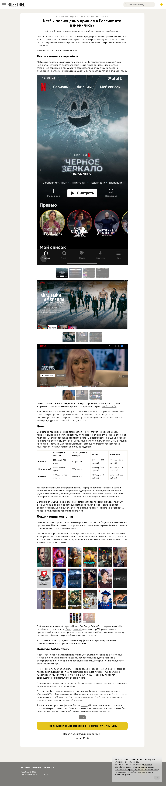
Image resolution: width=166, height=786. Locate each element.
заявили (89, 683)
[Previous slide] (41, 170)
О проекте (48, 767)
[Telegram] (80, 738)
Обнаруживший (73, 629)
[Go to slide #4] (102, 273)
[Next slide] (123, 170)
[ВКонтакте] (76, 738)
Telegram (93, 725)
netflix (82, 717)
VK (101, 725)
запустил (59, 36)
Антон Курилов (87, 16)
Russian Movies (119, 694)
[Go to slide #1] (62, 273)
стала (84, 705)
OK (157, 778)
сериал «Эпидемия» (72, 700)
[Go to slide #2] (75, 273)
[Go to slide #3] (89, 273)
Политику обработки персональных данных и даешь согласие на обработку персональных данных (136, 767)
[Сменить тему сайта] (161, 4)
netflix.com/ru (109, 406)
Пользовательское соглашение (34, 775)
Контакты (25, 767)
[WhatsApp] (87, 738)
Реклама (37, 767)
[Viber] (84, 738)
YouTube (111, 725)
